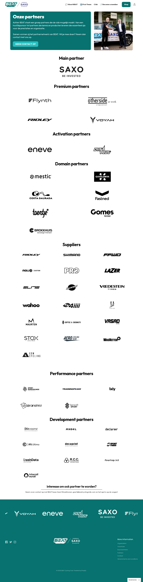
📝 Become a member (109, 4)
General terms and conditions (127, 559)
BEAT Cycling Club (67, 570)
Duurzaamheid (122, 550)
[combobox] (134, 580)
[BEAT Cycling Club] (16, 4)
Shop (126, 4)
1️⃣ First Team (85, 4)
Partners (120, 553)
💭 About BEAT (71, 4)
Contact (120, 556)
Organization (121, 543)
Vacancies (121, 547)
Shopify (83, 570)
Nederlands (133, 580)
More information (125, 539)
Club (96, 4)
